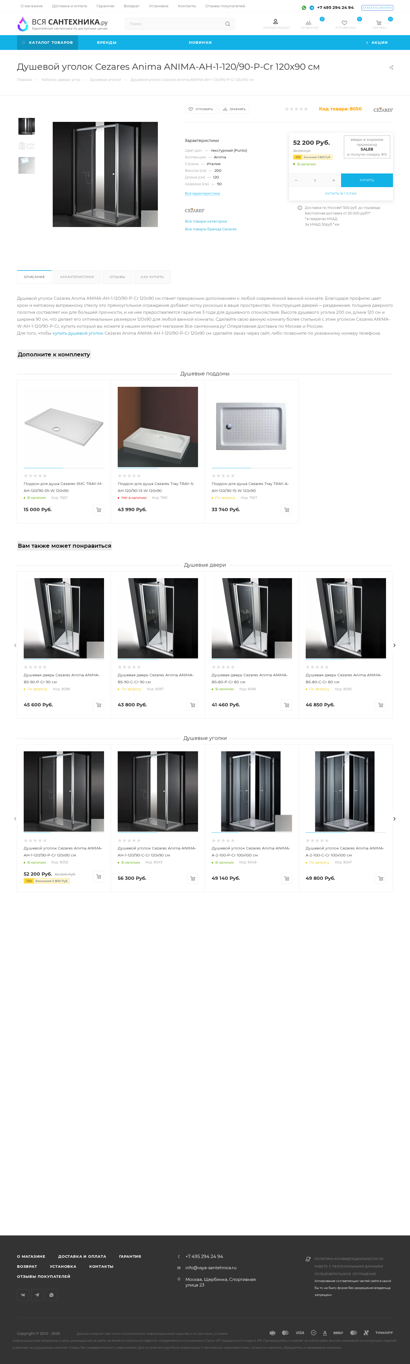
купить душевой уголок (77, 333)
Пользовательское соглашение (345, 1274)
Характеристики (77, 277)
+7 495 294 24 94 (335, 7)
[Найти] (228, 24)
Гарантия (130, 1256)
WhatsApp (51, 1295)
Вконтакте (23, 1295)
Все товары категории (206, 221)
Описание (34, 277)
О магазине (31, 1256)
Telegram (37, 1295)
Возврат (27, 1266)
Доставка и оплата (82, 1256)
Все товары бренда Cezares (211, 229)
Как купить (152, 277)
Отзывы (118, 277)
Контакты (101, 1266)
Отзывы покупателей (43, 1276)
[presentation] (15, 645)
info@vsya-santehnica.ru (211, 1267)
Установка (63, 1266)
